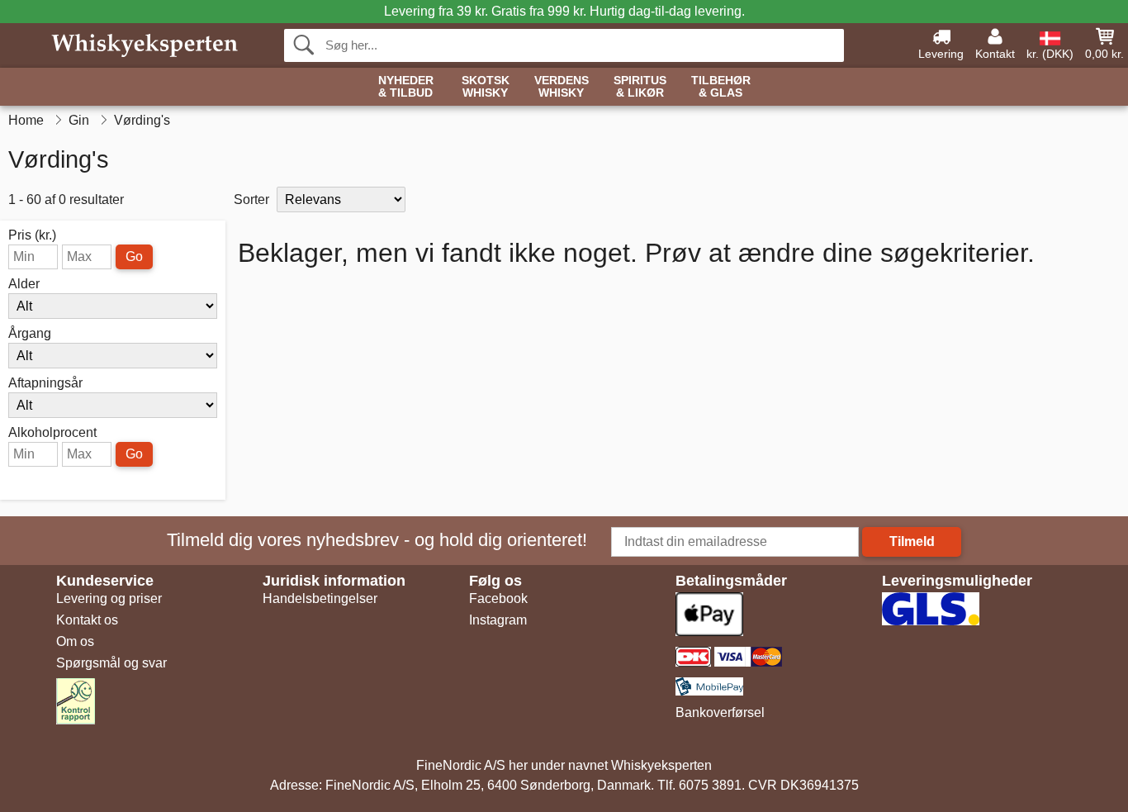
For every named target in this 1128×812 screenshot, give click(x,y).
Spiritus (640, 87)
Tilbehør (721, 87)
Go (134, 256)
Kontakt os (87, 620)
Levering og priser (109, 598)
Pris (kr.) (32, 235)
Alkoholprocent (52, 432)
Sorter (251, 199)
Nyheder (406, 87)
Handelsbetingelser (320, 598)
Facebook (498, 598)
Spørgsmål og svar (111, 663)
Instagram (498, 620)
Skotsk (485, 87)
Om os (75, 641)
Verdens (561, 87)
